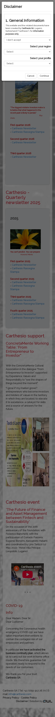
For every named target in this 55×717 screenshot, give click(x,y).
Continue (44, 76)
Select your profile (40, 58)
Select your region (40, 46)
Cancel (30, 76)
